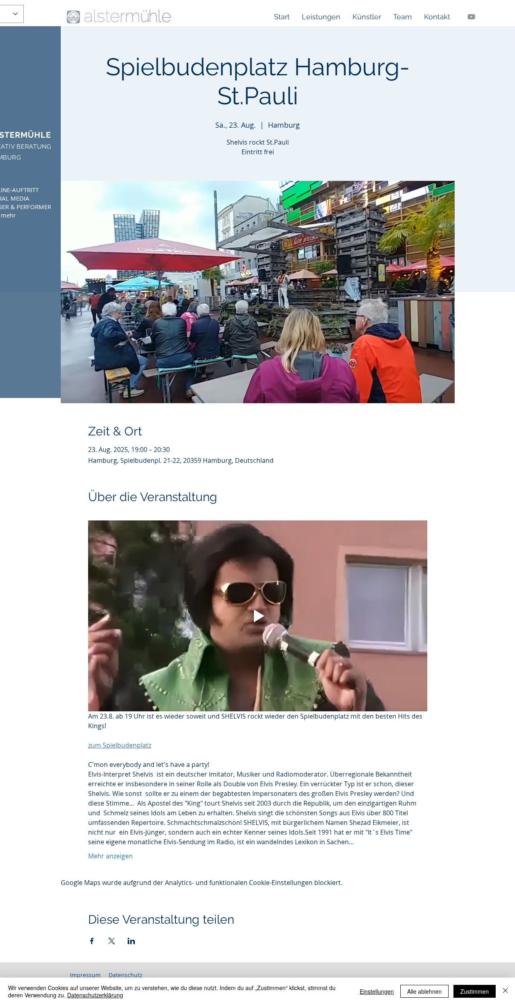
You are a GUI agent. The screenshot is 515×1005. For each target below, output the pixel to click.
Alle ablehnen (424, 991)
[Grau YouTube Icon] (471, 16)
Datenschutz (125, 975)
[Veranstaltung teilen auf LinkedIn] (131, 941)
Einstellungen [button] (377, 991)
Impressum (85, 975)
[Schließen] (505, 991)
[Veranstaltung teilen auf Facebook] (92, 941)
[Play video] (257, 615)
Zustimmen (474, 991)
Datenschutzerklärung (95, 995)
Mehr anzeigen (110, 856)
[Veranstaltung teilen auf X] (111, 941)
